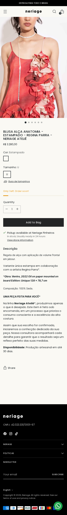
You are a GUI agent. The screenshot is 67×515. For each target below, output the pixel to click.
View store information (20, 240)
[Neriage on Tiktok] (17, 434)
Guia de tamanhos (19, 181)
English (7, 489)
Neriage (26, 495)
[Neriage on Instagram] (11, 434)
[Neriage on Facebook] (5, 434)
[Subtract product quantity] (6, 209)
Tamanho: (11, 167)
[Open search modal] (54, 11)
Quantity (8, 202)
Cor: (13, 152)
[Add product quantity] (17, 209)
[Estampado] (6, 158)
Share (11, 368)
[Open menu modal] (5, 11)
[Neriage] (34, 11)
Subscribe (58, 474)
